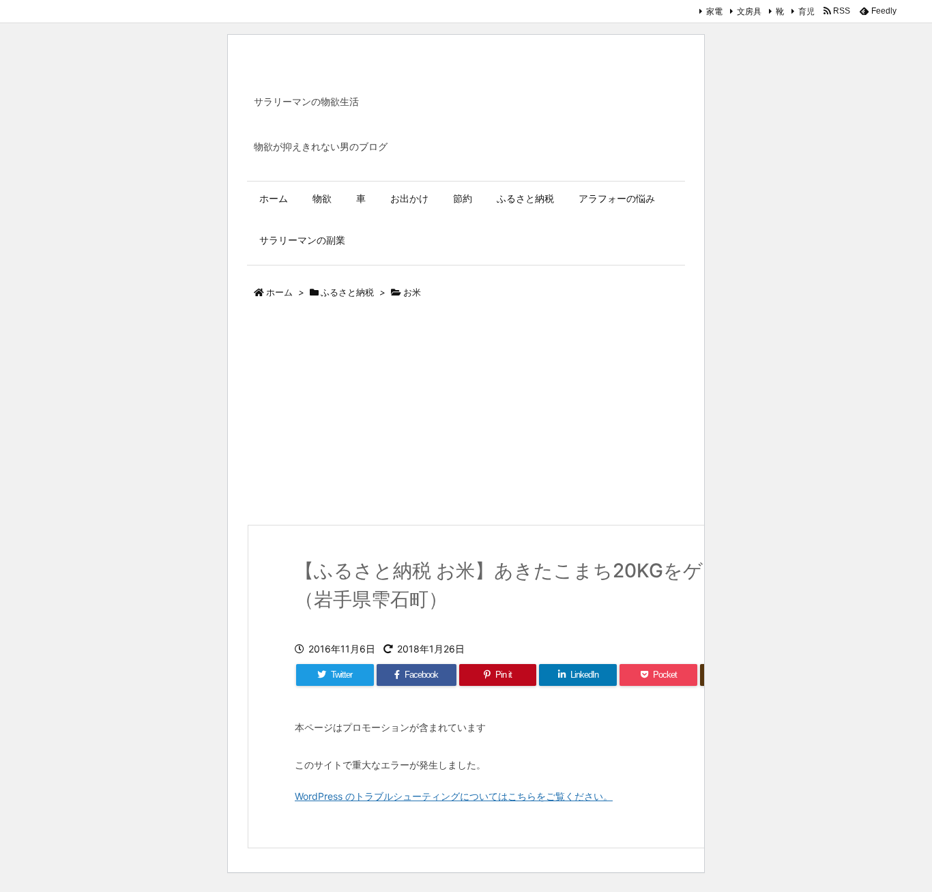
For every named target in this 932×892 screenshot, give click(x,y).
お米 (412, 292)
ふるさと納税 (347, 292)
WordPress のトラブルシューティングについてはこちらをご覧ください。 (454, 796)
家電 (714, 11)
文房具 (749, 11)
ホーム (279, 292)
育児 (806, 11)
